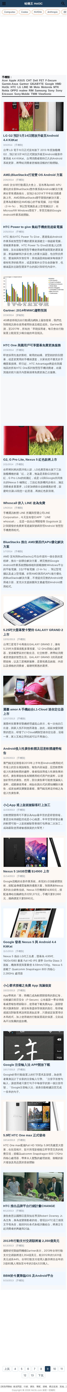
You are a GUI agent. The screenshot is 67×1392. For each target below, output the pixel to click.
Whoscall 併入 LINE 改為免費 (24, 503)
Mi (31, 87)
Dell (35, 80)
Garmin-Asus (10, 84)
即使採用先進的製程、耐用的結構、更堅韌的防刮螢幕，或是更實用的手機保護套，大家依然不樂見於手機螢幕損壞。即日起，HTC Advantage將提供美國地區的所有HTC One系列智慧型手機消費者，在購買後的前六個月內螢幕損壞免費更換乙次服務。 (33, 363)
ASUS (21, 80)
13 (32, 1375)
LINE (25, 87)
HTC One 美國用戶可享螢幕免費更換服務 (32, 345)
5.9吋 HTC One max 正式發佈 (24, 1135)
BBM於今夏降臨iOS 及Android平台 (28, 1275)
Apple (12, 80)
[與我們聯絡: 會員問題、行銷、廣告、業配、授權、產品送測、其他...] (33, 1386)
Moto (37, 87)
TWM (34, 94)
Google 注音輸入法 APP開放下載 (26, 1064)
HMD (58, 84)
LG (19, 87)
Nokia (5, 90)
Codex (24, 12)
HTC (13, 87)
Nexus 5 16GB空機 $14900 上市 (26, 871)
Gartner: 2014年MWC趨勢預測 (25, 310)
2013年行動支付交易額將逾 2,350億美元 (31, 1241)
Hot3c (5, 87)
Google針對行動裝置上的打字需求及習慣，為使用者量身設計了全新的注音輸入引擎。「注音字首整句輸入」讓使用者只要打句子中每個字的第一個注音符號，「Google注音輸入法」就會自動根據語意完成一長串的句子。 (33, 1083)
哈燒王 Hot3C (33, 3)
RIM (31, 90)
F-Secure (51, 80)
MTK (56, 87)
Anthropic (52, 12)
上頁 (7, 1368)
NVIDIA (38, 12)
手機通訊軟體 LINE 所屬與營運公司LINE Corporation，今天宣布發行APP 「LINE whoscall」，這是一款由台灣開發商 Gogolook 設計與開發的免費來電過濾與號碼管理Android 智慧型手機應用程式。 (33, 521)
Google (49, 84)
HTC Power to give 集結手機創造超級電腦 (33, 227)
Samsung (41, 90)
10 (54, 1368)
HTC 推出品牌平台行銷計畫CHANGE (29, 1206)
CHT (29, 80)
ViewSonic (44, 94)
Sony (51, 90)
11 (61, 1368)
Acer (5, 80)
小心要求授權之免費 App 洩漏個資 (27, 985)
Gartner (24, 84)
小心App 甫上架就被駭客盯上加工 (26, 805)
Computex (9, 12)
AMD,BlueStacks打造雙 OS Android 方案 (33, 175)
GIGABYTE (37, 84)
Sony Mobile (22, 94)
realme (23, 90)
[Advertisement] (33, 39)
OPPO (14, 90)
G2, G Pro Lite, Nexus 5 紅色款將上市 (30, 459)
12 (25, 1375)
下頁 (40, 1375)
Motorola (46, 87)
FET (41, 80)
